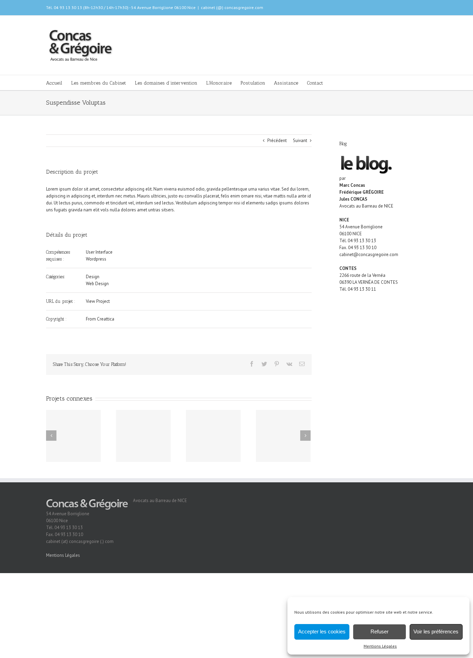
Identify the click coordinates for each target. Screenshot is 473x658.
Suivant (300, 140)
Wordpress (96, 259)
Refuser (380, 631)
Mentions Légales (380, 646)
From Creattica (100, 319)
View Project (98, 301)
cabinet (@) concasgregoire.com (232, 7)
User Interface (99, 252)
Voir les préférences (435, 631)
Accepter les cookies (322, 631)
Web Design (97, 284)
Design (92, 277)
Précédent (277, 140)
